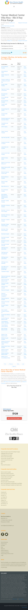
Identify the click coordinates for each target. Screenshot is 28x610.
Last (23, 364)
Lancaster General (4, 480)
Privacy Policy (4, 553)
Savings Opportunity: (8, 410)
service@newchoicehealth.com (7, 525)
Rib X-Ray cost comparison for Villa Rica (12, 381)
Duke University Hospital (6, 478)
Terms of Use (10, 553)
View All (14, 366)
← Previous (10, 364)
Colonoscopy (4, 459)
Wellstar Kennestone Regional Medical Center (5, 343)
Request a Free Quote (22, 22)
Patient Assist (4, 543)
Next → (18, 364)
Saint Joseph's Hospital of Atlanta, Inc (5, 311)
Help (2, 550)
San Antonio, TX (4, 503)
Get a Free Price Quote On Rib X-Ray (14, 386)
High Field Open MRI (5, 137)
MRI (2, 463)
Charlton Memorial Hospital (6, 476)
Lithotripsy (3, 461)
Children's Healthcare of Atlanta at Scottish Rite (5, 81)
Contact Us (6, 550)
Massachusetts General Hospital (7, 481)
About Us (3, 548)
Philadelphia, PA (4, 502)
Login (2, 555)
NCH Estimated (7, 409)
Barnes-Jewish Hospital (6, 472)
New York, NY (4, 498)
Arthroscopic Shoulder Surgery (7, 458)
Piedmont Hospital (5, 290)
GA (14, 22)
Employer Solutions (5, 552)
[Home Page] (14, 2)
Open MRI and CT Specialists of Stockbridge (4, 268)
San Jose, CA (3, 505)
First (5, 364)
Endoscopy (10, 459)
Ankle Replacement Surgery (6, 455)
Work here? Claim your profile (8, 25)
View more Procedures (5, 464)
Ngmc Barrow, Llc (5, 186)
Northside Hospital (5, 233)
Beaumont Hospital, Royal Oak (7, 473)
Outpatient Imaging (5, 271)
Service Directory (4, 542)
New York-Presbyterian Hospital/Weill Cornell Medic (11, 483)
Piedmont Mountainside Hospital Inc (4, 295)
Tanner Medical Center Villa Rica (13, 16)
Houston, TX (3, 495)
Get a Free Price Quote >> (14, 418)
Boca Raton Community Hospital (8, 475)
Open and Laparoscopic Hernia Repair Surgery (10, 451)
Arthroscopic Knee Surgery (6, 456)
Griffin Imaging (4, 126)
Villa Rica (11, 22)
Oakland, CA (3, 500)
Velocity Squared (24, 607)
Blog (2, 547)
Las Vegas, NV (4, 497)
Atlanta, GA (9, 40)
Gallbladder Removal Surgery (7, 453)
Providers (3, 545)
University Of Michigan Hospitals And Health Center (11, 485)
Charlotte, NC (3, 492)
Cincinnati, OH (4, 493)
